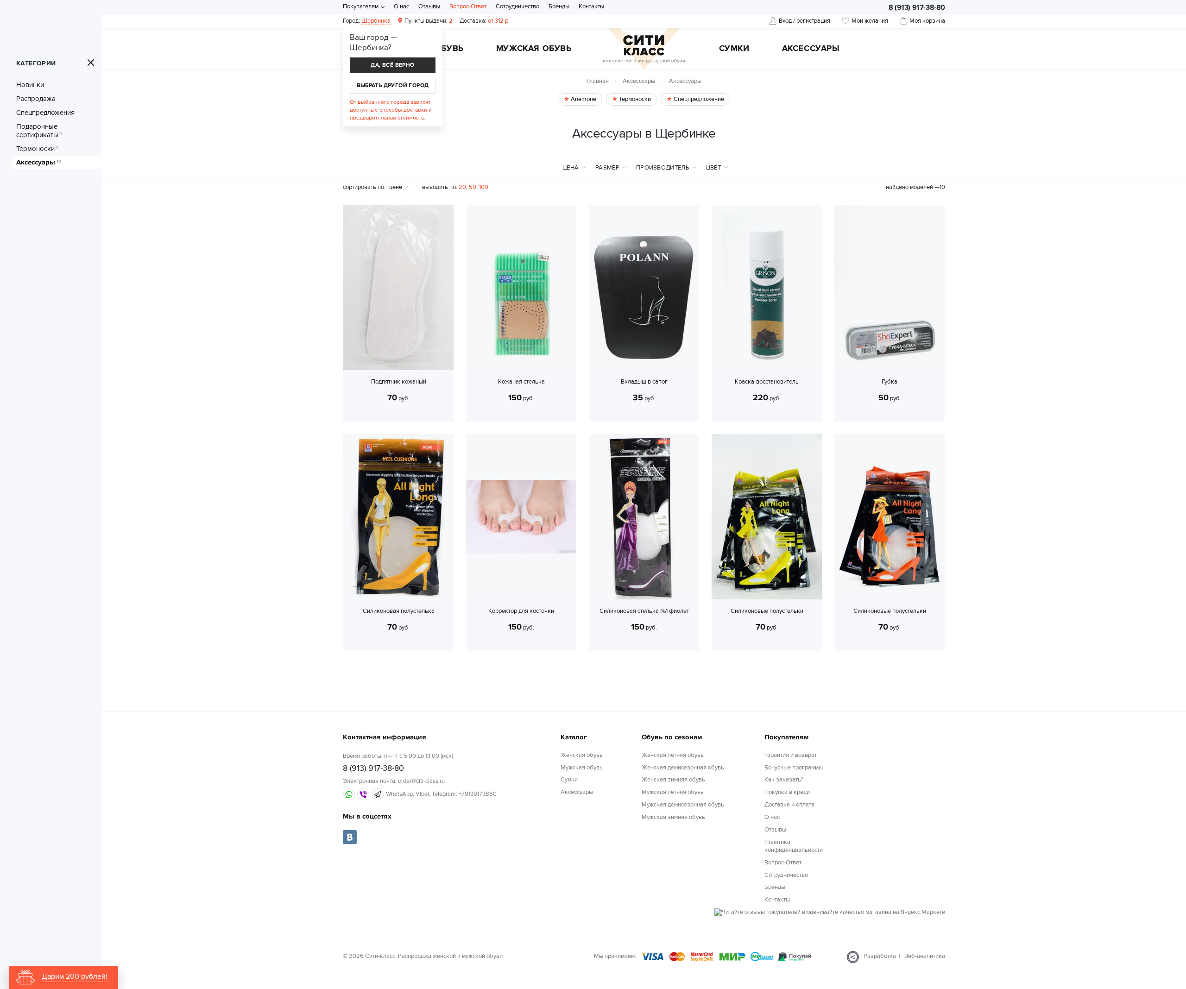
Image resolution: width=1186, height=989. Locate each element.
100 (483, 187)
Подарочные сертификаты (39, 130)
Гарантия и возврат (790, 755)
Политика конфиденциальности (793, 846)
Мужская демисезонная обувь (683, 804)
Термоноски (37, 149)
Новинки (30, 85)
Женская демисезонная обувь (683, 767)
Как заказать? (783, 779)
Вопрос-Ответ (467, 6)
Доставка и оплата (789, 804)
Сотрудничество (517, 6)
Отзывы (429, 6)
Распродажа (36, 98)
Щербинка (376, 21)
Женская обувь (582, 755)
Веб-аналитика (924, 956)
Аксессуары (811, 49)
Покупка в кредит (788, 792)
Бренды (559, 6)
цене (395, 187)
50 (472, 187)
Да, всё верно (392, 65)
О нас (401, 6)
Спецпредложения (45, 112)
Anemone (582, 99)
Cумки (734, 49)
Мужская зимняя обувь (673, 817)
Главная (598, 81)
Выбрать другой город (393, 85)
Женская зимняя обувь (673, 779)
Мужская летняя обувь (673, 792)
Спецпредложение (698, 99)
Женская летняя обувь (673, 755)
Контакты (591, 6)
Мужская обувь (534, 49)
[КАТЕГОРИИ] (91, 62)
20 (462, 187)
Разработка (880, 956)
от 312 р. (485, 21)
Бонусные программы (793, 767)
